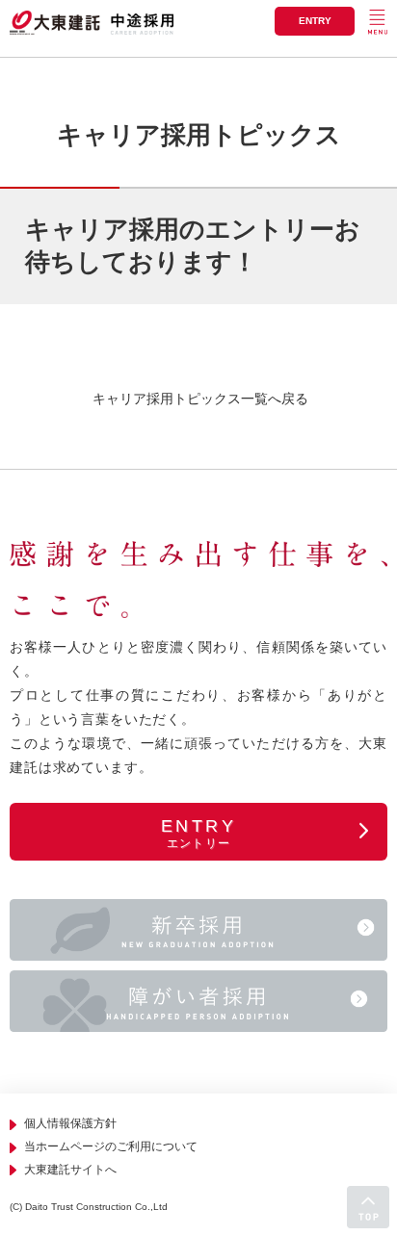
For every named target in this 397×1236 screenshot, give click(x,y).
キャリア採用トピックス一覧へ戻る (198, 398)
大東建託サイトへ (70, 1169)
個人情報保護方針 (70, 1123)
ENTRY (315, 20)
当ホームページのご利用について (111, 1146)
